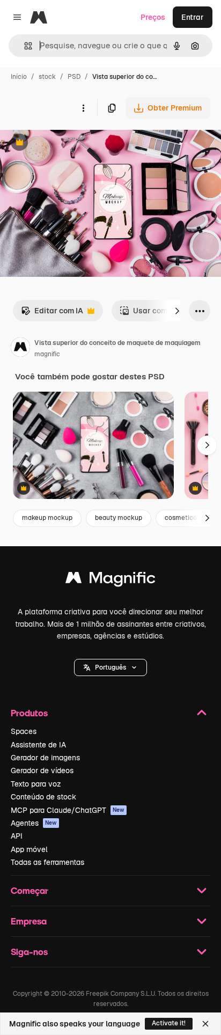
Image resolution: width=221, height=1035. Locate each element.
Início (19, 76)
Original (69, 143)
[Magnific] (110, 580)
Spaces (23, 731)
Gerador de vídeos (42, 770)
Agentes (34, 823)
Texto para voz (36, 784)
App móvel (29, 849)
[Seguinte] (177, 310)
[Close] (205, 1023)
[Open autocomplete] (24, 46)
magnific (47, 354)
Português (110, 667)
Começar (29, 890)
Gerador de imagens (45, 757)
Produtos (29, 712)
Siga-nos (29, 951)
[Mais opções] (83, 108)
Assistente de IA (38, 745)
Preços (153, 17)
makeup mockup (47, 517)
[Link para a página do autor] (20, 348)
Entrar (192, 17)
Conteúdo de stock (43, 797)
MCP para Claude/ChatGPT (67, 810)
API (17, 836)
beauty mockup (118, 517)
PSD (74, 76)
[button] (110, 667)
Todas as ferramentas (47, 862)
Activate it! (169, 1023)
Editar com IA (52, 313)
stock (47, 76)
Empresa (29, 921)
